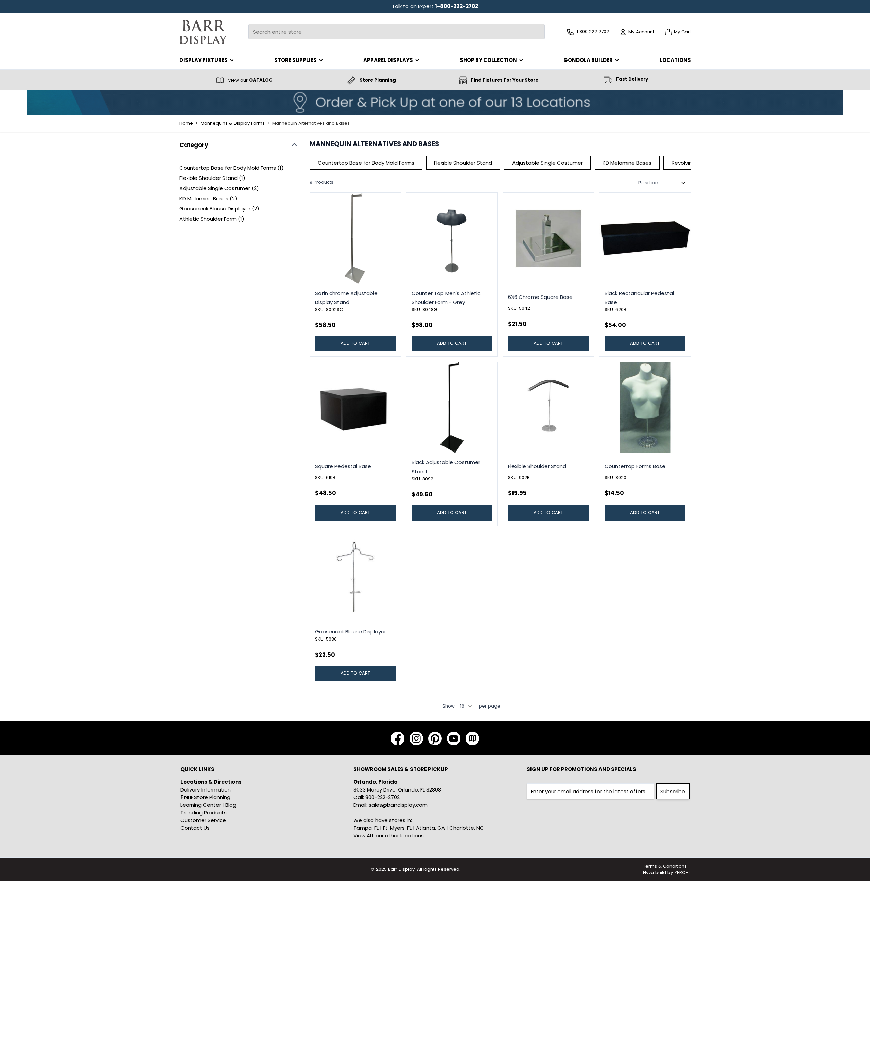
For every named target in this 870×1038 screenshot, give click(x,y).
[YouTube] (453, 738)
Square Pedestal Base (343, 466)
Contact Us (195, 827)
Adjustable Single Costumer (547, 162)
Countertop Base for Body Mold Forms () (231, 168)
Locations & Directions (211, 781)
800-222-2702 (382, 797)
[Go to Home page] (203, 32)
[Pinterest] (435, 738)
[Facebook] (397, 738)
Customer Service (203, 820)
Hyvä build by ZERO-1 (666, 872)
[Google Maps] (472, 738)
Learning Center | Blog (208, 805)
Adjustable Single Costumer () (219, 188)
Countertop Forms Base (635, 466)
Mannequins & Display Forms (233, 123)
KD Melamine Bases (627, 162)
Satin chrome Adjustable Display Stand (346, 298)
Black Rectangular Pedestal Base (639, 298)
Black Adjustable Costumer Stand (446, 467)
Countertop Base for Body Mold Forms (366, 162)
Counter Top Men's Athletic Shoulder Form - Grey (446, 298)
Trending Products (203, 812)
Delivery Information (205, 789)
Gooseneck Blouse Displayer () (219, 209)
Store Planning (205, 797)
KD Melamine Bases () (208, 199)
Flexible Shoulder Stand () (212, 178)
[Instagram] (416, 738)
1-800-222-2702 (456, 6)
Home (186, 123)
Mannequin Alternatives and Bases (311, 123)
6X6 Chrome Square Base (540, 297)
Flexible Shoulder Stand (463, 162)
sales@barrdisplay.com (398, 805)
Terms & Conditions (665, 866)
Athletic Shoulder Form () (211, 219)
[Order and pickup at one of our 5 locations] (435, 102)
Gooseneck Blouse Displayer (350, 631)
